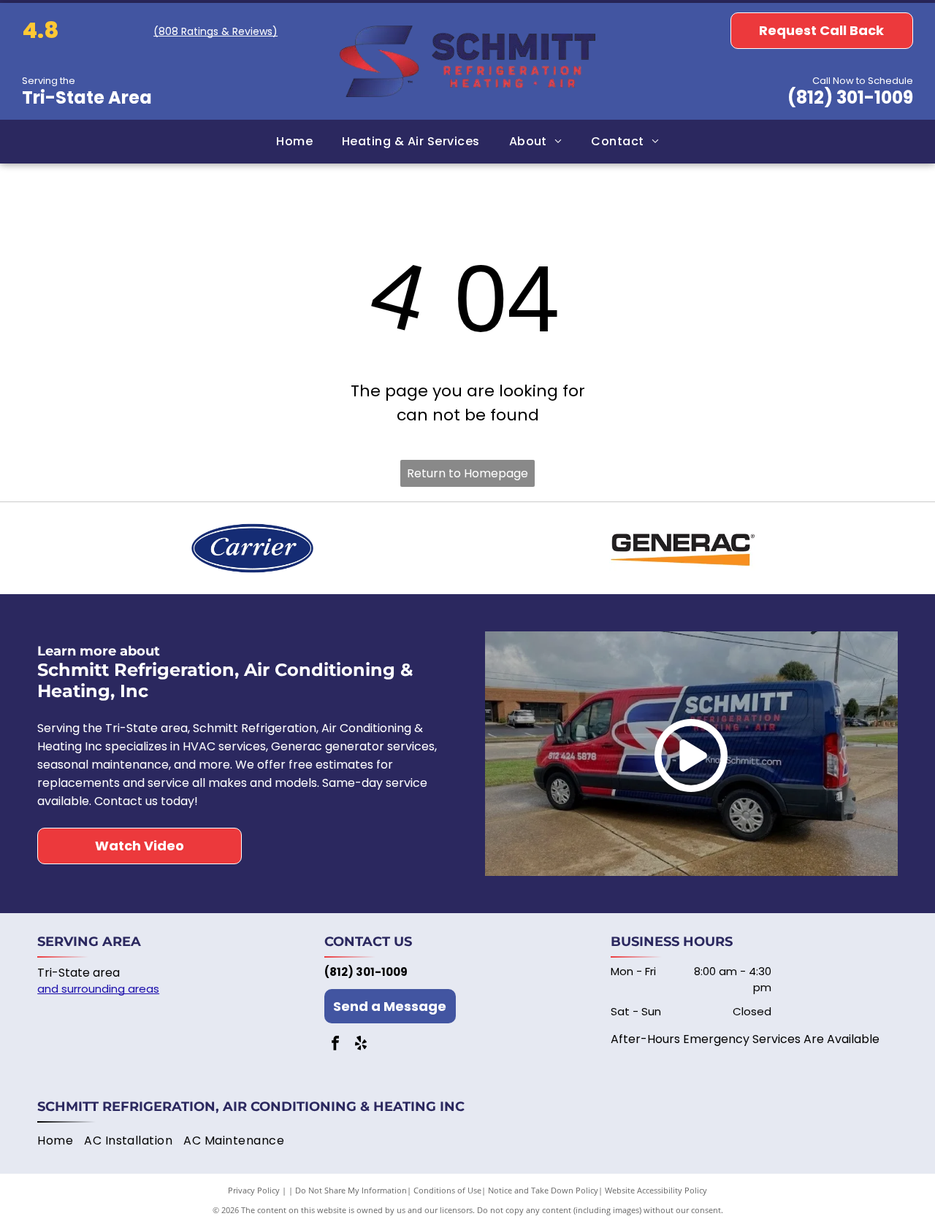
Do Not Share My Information (351, 1190)
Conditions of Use (447, 1190)
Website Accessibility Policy (656, 1190)
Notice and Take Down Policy (543, 1190)
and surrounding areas (98, 988)
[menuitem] (294, 141)
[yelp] (361, 1045)
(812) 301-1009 (850, 97)
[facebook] (335, 1045)
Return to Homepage (467, 473)
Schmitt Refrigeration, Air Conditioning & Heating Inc (251, 1107)
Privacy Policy (254, 1190)
